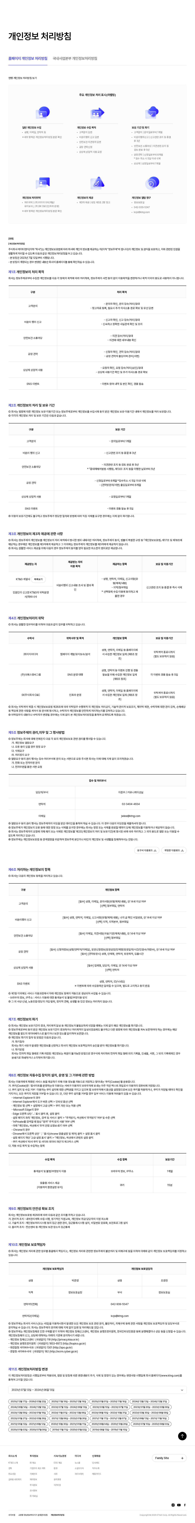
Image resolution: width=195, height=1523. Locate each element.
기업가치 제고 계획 (37, 1468)
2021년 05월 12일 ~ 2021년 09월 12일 (28, 1424)
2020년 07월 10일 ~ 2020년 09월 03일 (151, 1424)
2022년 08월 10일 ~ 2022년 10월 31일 (109, 1413)
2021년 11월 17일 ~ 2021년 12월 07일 (109, 1418)
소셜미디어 (79, 1468)
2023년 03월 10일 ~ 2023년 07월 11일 (110, 1407)
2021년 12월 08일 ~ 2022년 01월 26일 (69, 1418)
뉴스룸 (77, 1463)
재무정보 (33, 1479)
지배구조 (33, 1474)
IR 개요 (33, 1463)
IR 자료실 (33, 1496)
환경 (55, 1468)
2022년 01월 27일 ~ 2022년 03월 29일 (28, 1418)
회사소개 (12, 1456)
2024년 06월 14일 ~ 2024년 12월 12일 (28, 1407)
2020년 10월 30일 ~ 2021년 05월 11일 (68, 1424)
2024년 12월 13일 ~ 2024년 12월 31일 (149, 1401)
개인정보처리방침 (57, 1515)
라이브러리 (79, 1474)
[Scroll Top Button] (182, 1436)
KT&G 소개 (13, 1463)
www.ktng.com (170, 1375)
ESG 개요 (58, 1463)
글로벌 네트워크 (14, 1479)
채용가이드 (96, 1474)
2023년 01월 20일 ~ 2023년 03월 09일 (151, 1407)
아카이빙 (57, 1485)
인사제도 (95, 1463)
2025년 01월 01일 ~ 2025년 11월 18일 (109, 1401)
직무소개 (95, 1468)
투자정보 (34, 1456)
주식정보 (33, 1485)
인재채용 (96, 1456)
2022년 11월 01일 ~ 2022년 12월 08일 (68, 1413)
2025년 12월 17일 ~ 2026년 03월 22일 (28, 1401)
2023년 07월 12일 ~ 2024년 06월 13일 (69, 1407)
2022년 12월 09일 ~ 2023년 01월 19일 (28, 1413)
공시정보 (33, 1490)
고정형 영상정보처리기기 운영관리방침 (33, 1515)
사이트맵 (11, 1515)
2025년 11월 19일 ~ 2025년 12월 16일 (68, 1401)
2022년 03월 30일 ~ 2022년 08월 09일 (150, 1413)
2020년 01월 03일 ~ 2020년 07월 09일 (29, 1429)
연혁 (10, 1468)
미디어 (78, 1456)
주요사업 (12, 1474)
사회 (55, 1474)
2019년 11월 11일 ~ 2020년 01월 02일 (69, 1429)
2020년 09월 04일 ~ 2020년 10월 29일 (110, 1424)
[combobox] (97, 1390)
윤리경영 (57, 1479)
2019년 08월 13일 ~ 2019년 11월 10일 (109, 1429)
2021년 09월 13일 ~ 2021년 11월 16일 (149, 1418)
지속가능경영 (60, 1456)
